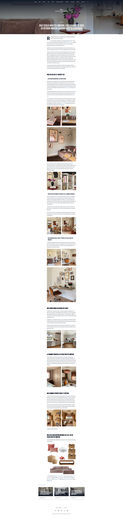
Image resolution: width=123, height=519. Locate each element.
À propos (65, 507)
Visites (53, 1)
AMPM (68, 477)
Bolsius (48, 479)
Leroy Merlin (60, 477)
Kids (48, 1)
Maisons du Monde (57, 476)
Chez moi (83, 1)
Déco (36, 1)
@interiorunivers (70, 42)
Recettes (72, 1)
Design (44, 1)
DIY (39, 1)
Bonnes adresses (59, 1)
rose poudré (68, 87)
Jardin (78, 1)
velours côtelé (63, 103)
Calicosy (55, 479)
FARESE (50, 480)
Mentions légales (59, 507)
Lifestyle (67, 1)
